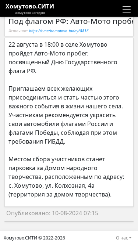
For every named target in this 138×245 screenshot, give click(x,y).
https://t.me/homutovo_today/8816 (59, 30)
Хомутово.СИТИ (30, 8)
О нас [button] (122, 238)
